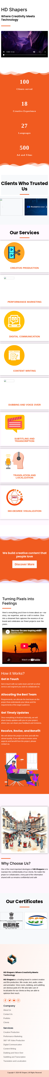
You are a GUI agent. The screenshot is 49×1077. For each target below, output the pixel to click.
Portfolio (6, 1018)
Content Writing (9, 1049)
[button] (2, 207)
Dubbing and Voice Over (13, 1053)
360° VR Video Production (14, 1040)
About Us (7, 1010)
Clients (6, 1022)
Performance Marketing (12, 1036)
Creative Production (11, 1032)
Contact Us (7, 1014)
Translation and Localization (14, 1061)
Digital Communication (12, 1045)
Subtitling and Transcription (14, 1057)
